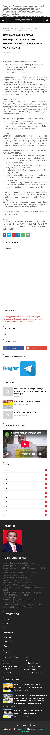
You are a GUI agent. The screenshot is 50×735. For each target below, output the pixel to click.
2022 (25, 470)
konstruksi (8, 637)
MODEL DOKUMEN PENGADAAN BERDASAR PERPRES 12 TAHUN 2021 (28, 685)
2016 (25, 497)
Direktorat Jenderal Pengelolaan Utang (10, 667)
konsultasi (8, 641)
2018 (25, 488)
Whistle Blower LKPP (33, 666)
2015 (25, 502)
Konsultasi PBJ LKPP (10, 657)
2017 (25, 493)
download (8, 628)
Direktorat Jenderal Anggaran (10, 662)
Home (5, 28)
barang (6, 619)
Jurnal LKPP (7, 673)
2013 (25, 511)
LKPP (27, 657)
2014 (25, 506)
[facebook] (13, 348)
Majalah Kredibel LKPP (34, 673)
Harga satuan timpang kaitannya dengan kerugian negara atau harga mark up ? (30, 391)
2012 (25, 515)
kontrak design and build (25, 412)
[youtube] (36, 348)
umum (6, 646)
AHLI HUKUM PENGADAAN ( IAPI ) (27, 401)
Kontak (32, 725)
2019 (25, 484)
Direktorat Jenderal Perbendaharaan (33, 662)
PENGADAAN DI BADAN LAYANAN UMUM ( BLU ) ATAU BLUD (28, 711)
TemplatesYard (22, 729)
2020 (25, 479)
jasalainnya (8, 632)
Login (25, 725)
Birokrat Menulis (30, 669)
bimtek (6, 623)
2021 (25, 475)
